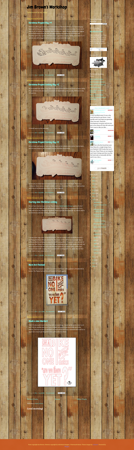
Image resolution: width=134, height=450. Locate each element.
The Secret (97, 130)
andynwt (95, 444)
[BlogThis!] (59, 75)
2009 (93, 266)
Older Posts (82, 399)
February (97, 250)
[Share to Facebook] (62, 75)
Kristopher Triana (98, 137)
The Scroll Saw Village (96, 95)
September (97, 234)
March (96, 246)
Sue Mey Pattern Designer (97, 82)
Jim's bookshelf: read (102, 108)
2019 (93, 190)
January (96, 253)
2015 (93, 257)
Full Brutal (97, 136)
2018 (93, 193)
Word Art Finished (37, 264)
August (96, 237)
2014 (93, 260)
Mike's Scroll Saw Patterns (98, 84)
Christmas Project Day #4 (40, 22)
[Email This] (58, 75)
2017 (93, 196)
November (97, 202)
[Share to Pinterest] (63, 75)
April (95, 243)
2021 (93, 184)
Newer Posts (32, 399)
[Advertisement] (57, 423)
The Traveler (97, 160)
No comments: (49, 75)
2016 (93, 199)
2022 (93, 181)
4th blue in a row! (96, 31)
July (95, 240)
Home (57, 399)
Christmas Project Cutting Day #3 (44, 84)
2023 (93, 177)
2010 (93, 263)
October (96, 231)
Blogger (67, 446)
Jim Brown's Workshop (47, 7)
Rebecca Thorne (97, 143)
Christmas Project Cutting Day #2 (44, 142)
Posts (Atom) (39, 403)
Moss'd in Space (98, 142)
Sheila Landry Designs (66, 206)
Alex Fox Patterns (95, 87)
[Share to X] (60, 75)
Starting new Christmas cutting (43, 202)
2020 (93, 187)
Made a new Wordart (38, 321)
